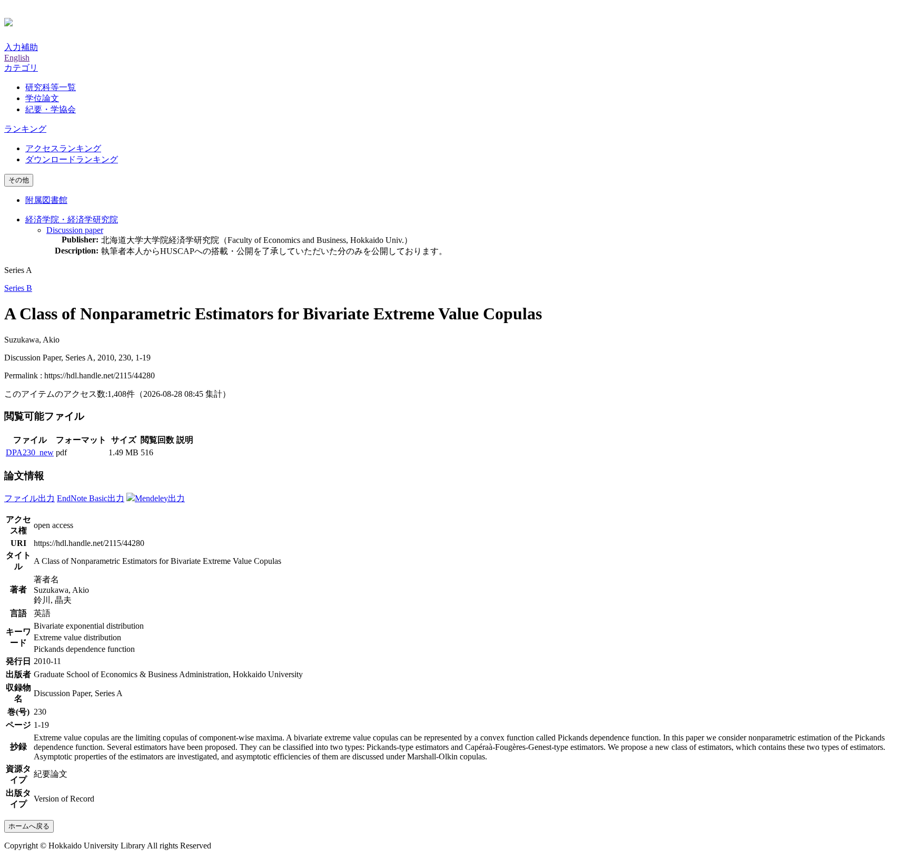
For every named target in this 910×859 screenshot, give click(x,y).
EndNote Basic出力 (90, 498)
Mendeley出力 (160, 498)
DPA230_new (30, 452)
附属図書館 (46, 200)
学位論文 (42, 98)
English (16, 57)
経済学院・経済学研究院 (71, 219)
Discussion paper (74, 230)
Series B (18, 288)
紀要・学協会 (50, 109)
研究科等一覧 (50, 87)
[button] (21, 67)
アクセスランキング (63, 148)
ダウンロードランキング (71, 159)
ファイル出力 (29, 498)
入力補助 (21, 47)
